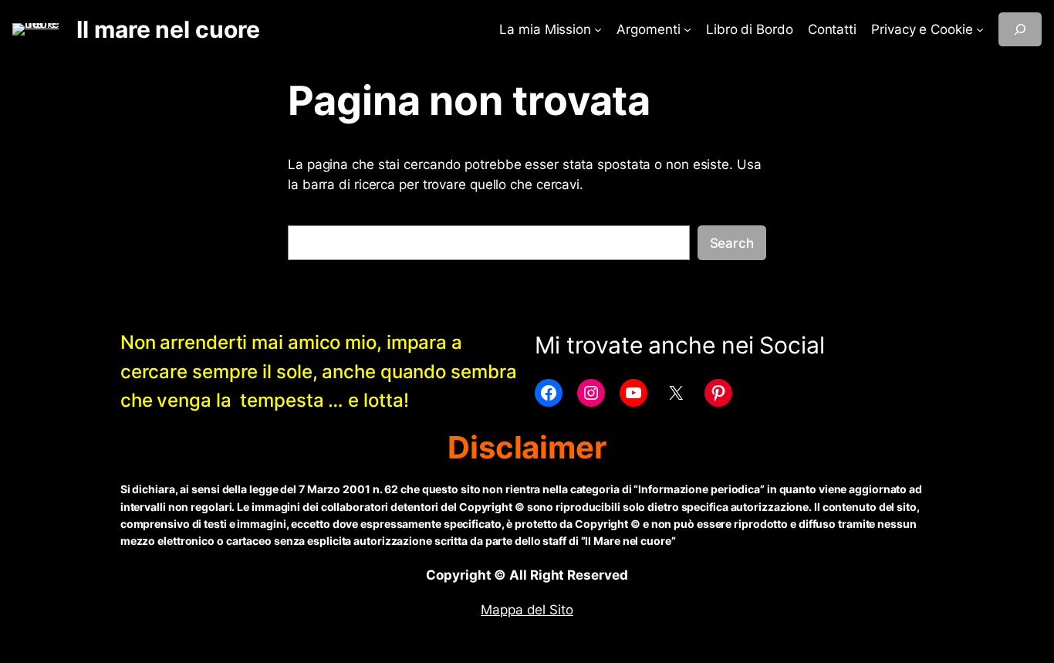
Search (732, 243)
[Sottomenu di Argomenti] (687, 29)
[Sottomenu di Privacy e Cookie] (980, 29)
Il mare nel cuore (167, 29)
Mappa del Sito (527, 609)
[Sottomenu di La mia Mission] (598, 29)
